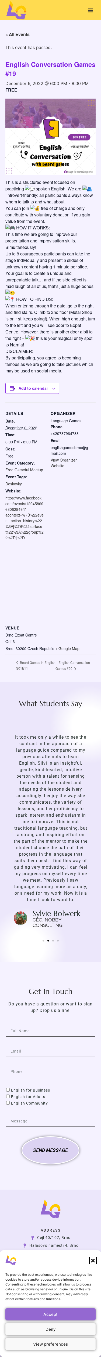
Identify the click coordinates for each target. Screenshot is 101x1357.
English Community (29, 1103)
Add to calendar (33, 388)
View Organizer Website (64, 462)
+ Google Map (67, 648)
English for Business (30, 1090)
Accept (50, 1314)
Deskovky (13, 483)
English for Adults (28, 1097)
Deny (51, 1329)
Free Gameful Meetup (24, 469)
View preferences (50, 1344)
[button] (93, 1260)
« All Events (17, 34)
